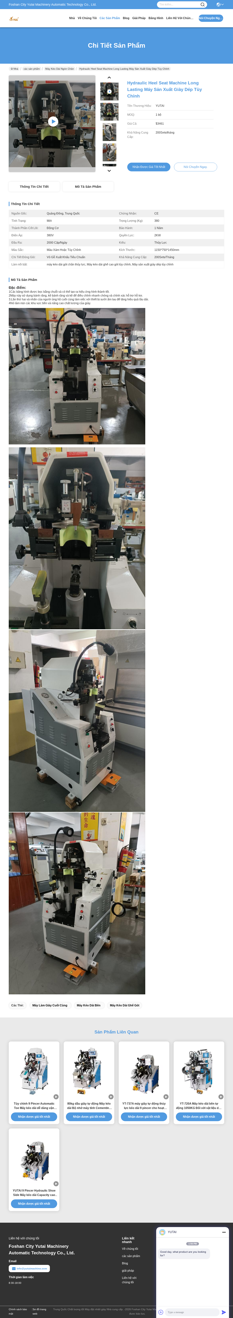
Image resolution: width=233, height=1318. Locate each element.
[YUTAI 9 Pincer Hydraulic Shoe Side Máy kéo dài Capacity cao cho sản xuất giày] (34, 1157)
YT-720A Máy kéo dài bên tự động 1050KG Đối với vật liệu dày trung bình (199, 1106)
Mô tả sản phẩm (88, 186)
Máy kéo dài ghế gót (124, 1005)
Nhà (72, 18)
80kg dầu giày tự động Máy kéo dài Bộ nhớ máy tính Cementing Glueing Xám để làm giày (89, 1106)
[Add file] (160, 1312)
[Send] (224, 1312)
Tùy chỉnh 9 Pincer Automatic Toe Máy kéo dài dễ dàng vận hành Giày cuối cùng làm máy (34, 1106)
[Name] (202, 4)
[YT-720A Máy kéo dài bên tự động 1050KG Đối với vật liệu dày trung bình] (199, 1070)
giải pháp (139, 18)
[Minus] (224, 1232)
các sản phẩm (110, 18)
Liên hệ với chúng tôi (179, 18)
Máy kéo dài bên (88, 1005)
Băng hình (156, 18)
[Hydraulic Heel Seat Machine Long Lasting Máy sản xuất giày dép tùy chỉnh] (52, 123)
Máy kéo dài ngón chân (59, 68)
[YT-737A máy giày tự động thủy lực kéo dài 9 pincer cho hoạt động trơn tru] (144, 1070)
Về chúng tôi (87, 18)
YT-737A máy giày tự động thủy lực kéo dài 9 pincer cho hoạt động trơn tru (144, 1106)
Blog (126, 18)
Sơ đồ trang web (39, 1311)
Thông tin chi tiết (34, 186)
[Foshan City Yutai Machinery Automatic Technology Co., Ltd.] (29, 18)
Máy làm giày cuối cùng (49, 1005)
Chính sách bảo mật (18, 1311)
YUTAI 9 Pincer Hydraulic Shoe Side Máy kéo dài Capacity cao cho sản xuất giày (34, 1193)
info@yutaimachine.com (32, 1268)
